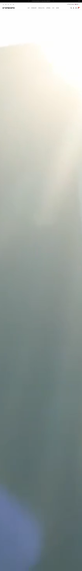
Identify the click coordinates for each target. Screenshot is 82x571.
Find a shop (71, 4)
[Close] (78, 1)
